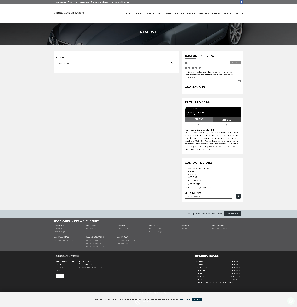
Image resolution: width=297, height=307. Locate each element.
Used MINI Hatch (186, 229)
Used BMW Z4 (91, 229)
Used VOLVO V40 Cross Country (129, 240)
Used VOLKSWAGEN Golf (95, 240)
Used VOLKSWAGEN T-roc (95, 247)
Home (127, 13)
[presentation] (198, 125)
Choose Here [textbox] (64, 63)
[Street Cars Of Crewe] (69, 12)
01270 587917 (61, 2)
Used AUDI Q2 (59, 232)
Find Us (239, 13)
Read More (190, 77)
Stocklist (137, 13)
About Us (228, 13)
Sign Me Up (233, 214)
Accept (197, 299)
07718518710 (194, 184)
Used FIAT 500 (122, 229)
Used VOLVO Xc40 (124, 243)
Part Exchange (188, 13)
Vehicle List (62, 58)
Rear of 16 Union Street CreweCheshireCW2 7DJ (199, 172)
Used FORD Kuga (155, 232)
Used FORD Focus (155, 229)
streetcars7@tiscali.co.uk (80, 2)
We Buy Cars (172, 13)
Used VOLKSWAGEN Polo (95, 243)
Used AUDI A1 (59, 229)
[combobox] (116, 63)
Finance (150, 13)
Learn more (184, 299)
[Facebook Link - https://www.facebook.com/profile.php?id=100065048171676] (241, 2)
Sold (160, 13)
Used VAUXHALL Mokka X (63, 240)
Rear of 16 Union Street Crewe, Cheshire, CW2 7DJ (112, 2)
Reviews (216, 13)
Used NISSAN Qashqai (219, 229)
